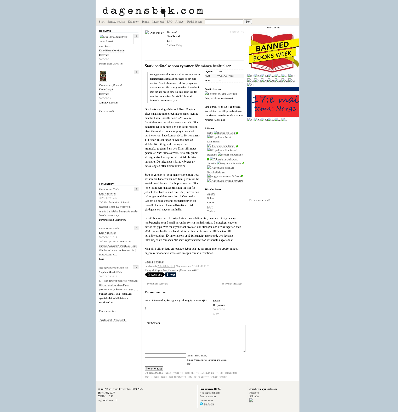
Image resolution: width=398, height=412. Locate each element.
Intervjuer (158, 21)
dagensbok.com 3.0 (107, 400)
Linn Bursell (213, 141)
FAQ (169, 21)
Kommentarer (206, 400)
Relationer (212, 154)
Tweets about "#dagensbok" (112, 319)
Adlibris (211, 193)
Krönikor (133, 21)
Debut (210, 132)
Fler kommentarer (107, 311)
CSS (111, 396)
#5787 (195, 270)
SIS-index (254, 396)
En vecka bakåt (106, 111)
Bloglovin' (209, 403)
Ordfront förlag (174, 45)
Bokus (210, 198)
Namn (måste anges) (197, 355)
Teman (145, 21)
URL (189, 364)
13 (136, 267)
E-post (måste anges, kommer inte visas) (207, 359)
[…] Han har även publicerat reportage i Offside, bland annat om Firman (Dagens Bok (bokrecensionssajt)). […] (118, 285)
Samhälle (211, 163)
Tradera (211, 211)
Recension (173, 270)
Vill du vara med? (259, 200)
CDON (211, 202)
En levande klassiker (232, 283)
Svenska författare (216, 172)
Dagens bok (161, 270)
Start (101, 21)
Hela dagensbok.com (210, 392)
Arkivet (179, 21)
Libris (210, 206)
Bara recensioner (208, 396)
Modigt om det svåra (157, 283)
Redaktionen (194, 21)
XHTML (102, 396)
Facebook (254, 392)
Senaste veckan (116, 21)
